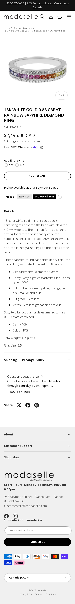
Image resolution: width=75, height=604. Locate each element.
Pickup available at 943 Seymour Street (31, 187)
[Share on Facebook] (27, 405)
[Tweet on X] (19, 405)
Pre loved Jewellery (23, 28)
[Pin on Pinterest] (36, 405)
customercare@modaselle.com (25, 506)
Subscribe (37, 542)
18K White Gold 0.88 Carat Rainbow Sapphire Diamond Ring (34, 30)
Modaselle (41, 590)
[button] (59, 16)
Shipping (9, 141)
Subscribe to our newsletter (23, 520)
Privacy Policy (25, 594)
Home (7, 28)
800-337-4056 (15, 3)
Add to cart (38, 176)
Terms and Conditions (45, 594)
